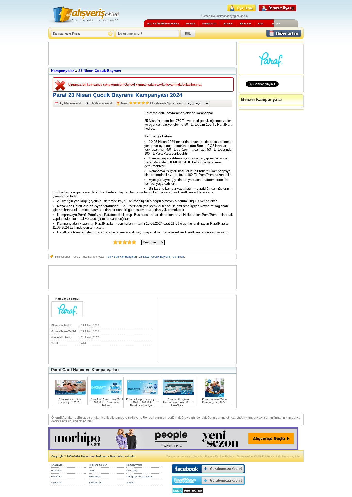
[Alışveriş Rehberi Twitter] (208, 486)
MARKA (190, 23)
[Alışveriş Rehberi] (84, 25)
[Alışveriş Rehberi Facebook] (208, 474)
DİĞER (276, 23)
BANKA (228, 23)
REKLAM (245, 23)
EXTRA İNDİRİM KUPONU (163, 23)
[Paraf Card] (67, 316)
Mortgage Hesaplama (139, 476)
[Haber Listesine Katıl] (283, 35)
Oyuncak (56, 482)
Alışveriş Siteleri (98, 464)
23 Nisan (178, 256)
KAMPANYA (209, 23)
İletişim (130, 482)
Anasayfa (56, 464)
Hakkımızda (96, 482)
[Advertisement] (142, 53)
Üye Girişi (131, 470)
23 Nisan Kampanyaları (122, 256)
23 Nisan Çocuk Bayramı (99, 71)
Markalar (56, 470)
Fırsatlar (56, 476)
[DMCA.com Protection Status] (187, 495)
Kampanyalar (62, 71)
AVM (260, 23)
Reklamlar (94, 476)
